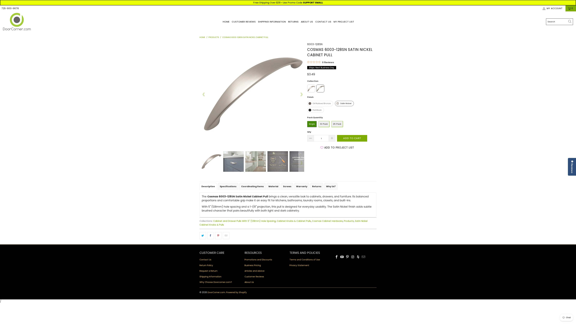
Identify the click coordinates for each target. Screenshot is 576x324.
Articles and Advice (254, 270)
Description (208, 186)
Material (273, 186)
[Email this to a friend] (226, 235)
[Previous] (204, 94)
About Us (307, 21)
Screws (287, 186)
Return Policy (206, 265)
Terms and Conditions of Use (305, 259)
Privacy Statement (299, 265)
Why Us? (331, 186)
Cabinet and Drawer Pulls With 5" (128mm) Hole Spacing (244, 221)
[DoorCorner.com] (17, 22)
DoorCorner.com (216, 292)
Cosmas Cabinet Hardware (327, 221)
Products (349, 221)
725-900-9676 (10, 8)
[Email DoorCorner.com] (363, 257)
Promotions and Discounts (258, 259)
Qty (309, 131)
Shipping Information (272, 21)
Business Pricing (252, 265)
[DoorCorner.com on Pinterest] (347, 257)
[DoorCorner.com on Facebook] (336, 257)
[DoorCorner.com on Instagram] (353, 257)
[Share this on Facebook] (210, 235)
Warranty (301, 186)
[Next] (301, 94)
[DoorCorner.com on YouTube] (342, 257)
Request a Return (209, 270)
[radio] (311, 88)
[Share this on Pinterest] (218, 235)
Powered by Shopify (236, 292)
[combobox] (559, 21)
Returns (293, 21)
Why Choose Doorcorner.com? (216, 282)
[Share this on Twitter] (203, 235)
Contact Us (323, 21)
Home (226, 21)
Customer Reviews (244, 21)
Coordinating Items (252, 186)
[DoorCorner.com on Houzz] (358, 257)
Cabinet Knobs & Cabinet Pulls (294, 221)
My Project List (344, 21)
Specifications (228, 186)
